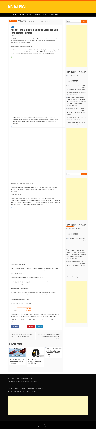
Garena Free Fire (40, 319)
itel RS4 (51, 319)
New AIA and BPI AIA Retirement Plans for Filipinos (21, 378)
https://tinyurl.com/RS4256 (24, 307)
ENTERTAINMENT (54, 14)
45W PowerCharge (25, 319)
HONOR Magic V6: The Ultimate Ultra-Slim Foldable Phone (23, 381)
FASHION (37, 14)
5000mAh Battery (32, 319)
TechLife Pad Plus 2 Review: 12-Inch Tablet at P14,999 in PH (23, 392)
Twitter (23, 326)
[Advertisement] (76, 46)
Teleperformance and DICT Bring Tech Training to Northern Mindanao (25, 388)
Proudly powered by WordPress (37, 426)
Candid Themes (63, 426)
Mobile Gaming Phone (17, 321)
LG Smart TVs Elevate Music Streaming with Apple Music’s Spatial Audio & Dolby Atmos (49, 336)
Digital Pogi (17, 6)
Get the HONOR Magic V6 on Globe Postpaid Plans (17, 360)
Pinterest (31, 326)
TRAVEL (22, 14)
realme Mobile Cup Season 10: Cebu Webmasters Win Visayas (53, 352)
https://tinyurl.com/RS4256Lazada (26, 309)
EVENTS (29, 14)
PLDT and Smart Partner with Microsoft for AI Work (21, 385)
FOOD (14, 14)
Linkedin (40, 326)
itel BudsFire (46, 319)
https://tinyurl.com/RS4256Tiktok (25, 310)
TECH (44, 14)
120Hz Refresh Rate (16, 319)
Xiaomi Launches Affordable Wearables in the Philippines (34, 361)
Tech (12, 27)
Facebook (15, 326)
